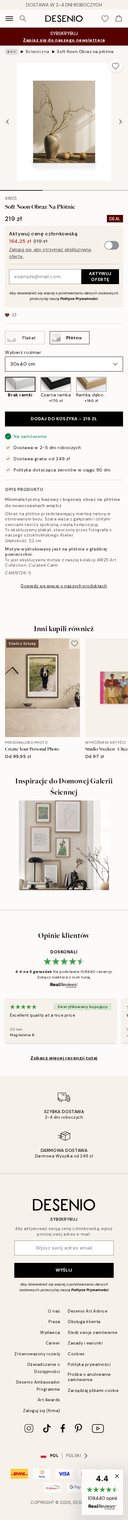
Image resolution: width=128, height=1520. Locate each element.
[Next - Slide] (121, 122)
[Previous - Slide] (7, 122)
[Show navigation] (9, 18)
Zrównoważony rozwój (37, 1354)
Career (53, 1343)
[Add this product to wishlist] (115, 65)
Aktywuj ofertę (100, 276)
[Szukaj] (23, 18)
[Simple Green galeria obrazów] (64, 845)
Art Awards (49, 1399)
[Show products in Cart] (119, 18)
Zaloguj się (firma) (41, 1410)
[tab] (21, 188)
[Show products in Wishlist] (105, 18)
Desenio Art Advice (87, 1311)
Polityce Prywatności (79, 298)
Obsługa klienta (84, 1321)
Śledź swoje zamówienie (92, 1332)
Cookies (76, 1354)
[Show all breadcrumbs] (11, 52)
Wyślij (64, 1270)
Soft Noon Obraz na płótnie (85, 51)
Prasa (54, 1321)
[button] (102, 1492)
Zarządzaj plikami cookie (93, 1390)
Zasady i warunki (85, 1343)
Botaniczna (37, 51)
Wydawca (50, 1332)
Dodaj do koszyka (64, 418)
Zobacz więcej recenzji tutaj (64, 1058)
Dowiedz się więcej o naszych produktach (64, 586)
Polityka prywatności (89, 1364)
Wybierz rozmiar (23, 352)
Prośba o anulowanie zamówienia (89, 1377)
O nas (54, 1311)
